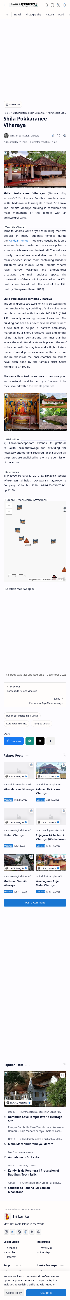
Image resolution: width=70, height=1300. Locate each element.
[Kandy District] (28, 1165)
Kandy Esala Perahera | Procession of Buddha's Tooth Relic (33, 1172)
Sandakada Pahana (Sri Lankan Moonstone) (29, 1190)
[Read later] (52, 135)
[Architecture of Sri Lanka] (36, 1182)
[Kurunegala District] (16, 723)
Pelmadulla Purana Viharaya (48, 791)
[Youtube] (12, 1232)
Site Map (44, 1252)
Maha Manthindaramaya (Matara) (31, 1144)
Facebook (11, 1248)
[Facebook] (6, 1232)
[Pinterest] (19, 1232)
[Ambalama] (27, 1152)
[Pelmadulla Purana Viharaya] (51, 770)
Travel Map (45, 1248)
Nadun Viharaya (14, 835)
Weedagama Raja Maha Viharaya (47, 883)
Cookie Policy (14, 1292)
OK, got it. (46, 1292)
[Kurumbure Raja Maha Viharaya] (35, 701)
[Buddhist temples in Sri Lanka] (22, 715)
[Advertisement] (35, 58)
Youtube (10, 1252)
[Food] (61, 14)
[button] (5, 5)
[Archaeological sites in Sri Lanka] (23, 830)
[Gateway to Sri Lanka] (23, 5)
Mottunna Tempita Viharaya (15, 883)
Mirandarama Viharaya (19, 789)
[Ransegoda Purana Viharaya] (35, 689)
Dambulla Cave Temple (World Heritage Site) (35, 1119)
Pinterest (11, 1257)
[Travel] (17, 14)
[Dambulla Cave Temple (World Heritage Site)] (35, 1089)
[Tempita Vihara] (41, 723)
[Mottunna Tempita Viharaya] (19, 862)
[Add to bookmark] (31, 765)
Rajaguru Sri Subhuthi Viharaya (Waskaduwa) (51, 837)
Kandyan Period (19, 240)
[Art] (8, 14)
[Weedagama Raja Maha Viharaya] (51, 862)
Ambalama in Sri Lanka (23, 1157)
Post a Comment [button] (35, 902)
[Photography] (33, 14)
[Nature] (49, 14)
